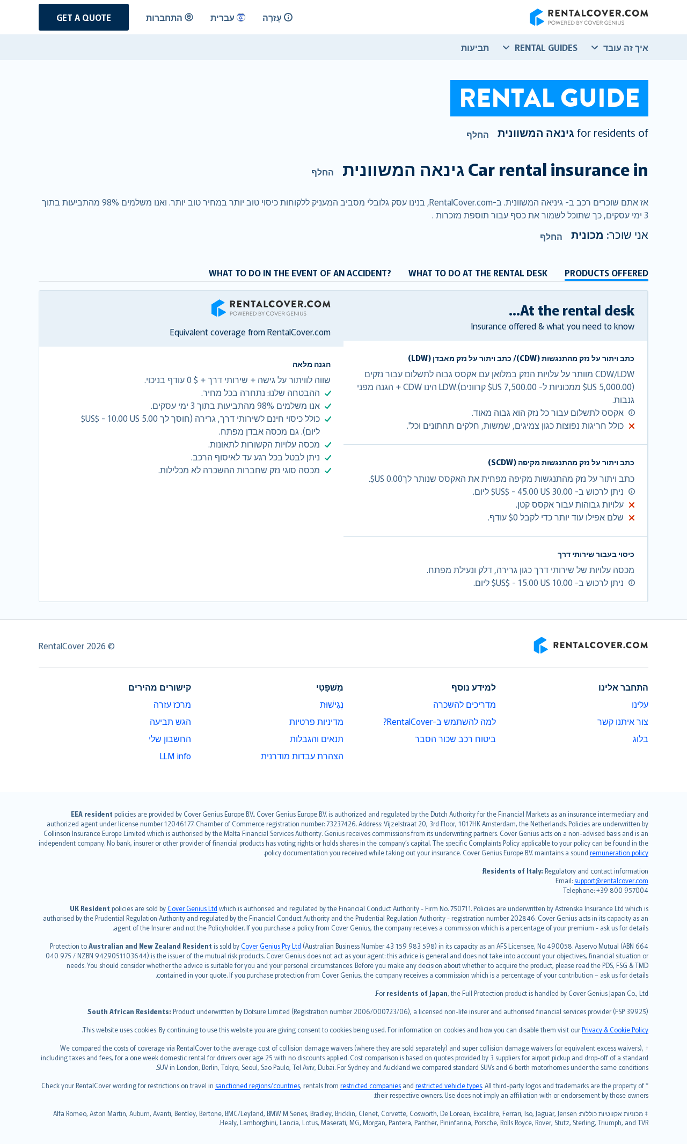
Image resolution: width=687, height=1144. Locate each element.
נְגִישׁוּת (332, 704)
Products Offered (606, 272)
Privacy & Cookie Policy (615, 1029)
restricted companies (370, 1085)
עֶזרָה (272, 17)
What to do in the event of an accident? (300, 272)
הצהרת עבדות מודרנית (302, 755)
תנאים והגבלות (317, 738)
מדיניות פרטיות (316, 721)
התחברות (164, 17)
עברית (222, 17)
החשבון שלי (170, 738)
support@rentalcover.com (611, 880)
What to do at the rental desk (477, 272)
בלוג (640, 738)
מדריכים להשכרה (464, 704)
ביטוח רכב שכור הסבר (455, 738)
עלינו (640, 704)
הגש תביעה (170, 721)
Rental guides (546, 47)
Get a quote (83, 17)
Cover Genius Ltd (192, 908)
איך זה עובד (625, 47)
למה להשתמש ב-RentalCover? (439, 721)
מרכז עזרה (172, 704)
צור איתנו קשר (622, 721)
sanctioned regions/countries (257, 1085)
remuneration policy (619, 852)
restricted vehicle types (448, 1085)
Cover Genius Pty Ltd (271, 945)
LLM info (175, 755)
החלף (477, 134)
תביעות (475, 47)
